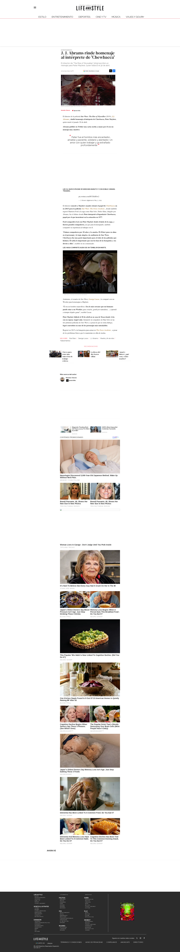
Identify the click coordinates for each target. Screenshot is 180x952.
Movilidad (63, 916)
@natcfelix (77, 110)
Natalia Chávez (71, 378)
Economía (38, 924)
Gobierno (63, 899)
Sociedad (62, 907)
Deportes (84, 16)
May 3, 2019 (98, 200)
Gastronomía (89, 921)
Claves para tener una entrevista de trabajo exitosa (67, 356)
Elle (86, 911)
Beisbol (37, 909)
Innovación (63, 919)
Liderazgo (63, 928)
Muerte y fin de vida (107, 338)
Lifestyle (38, 915)
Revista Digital (39, 916)
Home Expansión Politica (42, 922)
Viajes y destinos (90, 924)
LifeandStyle (64, 894)
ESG (36, 929)
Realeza (87, 900)
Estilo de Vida (89, 928)
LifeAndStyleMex (145, 938)
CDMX (61, 903)
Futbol (37, 907)
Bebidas (87, 922)
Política (62, 898)
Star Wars (72, 338)
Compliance (111, 942)
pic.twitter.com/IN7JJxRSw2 (89, 196)
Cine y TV (101, 16)
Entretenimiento (62, 16)
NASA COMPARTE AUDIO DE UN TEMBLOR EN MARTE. (86, 248)
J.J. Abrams (94, 338)
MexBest (87, 920)
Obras (36, 928)
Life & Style (38, 894)
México (62, 900)
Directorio (138, 942)
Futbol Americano (40, 910)
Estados (62, 905)
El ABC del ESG (64, 921)
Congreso (63, 902)
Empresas (37, 921)
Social (62, 913)
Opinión (62, 906)
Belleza (87, 905)
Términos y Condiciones (71, 942)
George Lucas (94, 299)
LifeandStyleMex (137, 938)
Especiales (88, 894)
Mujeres (37, 931)
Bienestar (88, 927)
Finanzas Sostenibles (66, 918)
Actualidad (63, 927)
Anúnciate (125, 942)
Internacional (39, 925)
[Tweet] (110, 70)
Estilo (42, 16)
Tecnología (38, 927)
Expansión (37, 920)
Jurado (87, 930)
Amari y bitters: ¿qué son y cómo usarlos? (124, 355)
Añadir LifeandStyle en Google (92, 71)
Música (116, 16)
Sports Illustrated (41, 906)
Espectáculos (89, 899)
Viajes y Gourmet (136, 16)
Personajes (88, 925)
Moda (86, 903)
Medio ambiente (65, 912)
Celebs (87, 915)
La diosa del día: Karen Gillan (95, 354)
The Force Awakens (103, 330)
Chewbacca (110, 205)
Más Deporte (38, 913)
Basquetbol (38, 912)
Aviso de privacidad (94, 942)
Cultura (87, 907)
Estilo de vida (89, 916)
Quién (86, 898)
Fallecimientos (65, 341)
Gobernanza (63, 915)
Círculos (88, 902)
